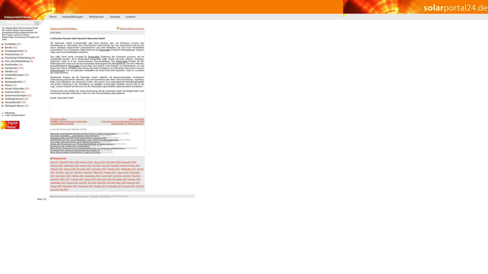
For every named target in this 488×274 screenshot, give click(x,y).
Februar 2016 (77, 179)
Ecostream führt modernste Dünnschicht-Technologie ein (75, 150)
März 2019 (74, 162)
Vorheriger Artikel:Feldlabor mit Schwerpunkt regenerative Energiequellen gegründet (68, 121)
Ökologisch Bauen (14, 105)
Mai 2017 (78, 172)
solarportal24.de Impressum (62, 196)
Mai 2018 (115, 165)
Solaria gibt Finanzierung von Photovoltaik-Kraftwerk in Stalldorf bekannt (82, 144)
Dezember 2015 (104, 179)
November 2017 (99, 169)
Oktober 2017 (113, 169)
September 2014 (115, 186)
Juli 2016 (117, 176)
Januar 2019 (99, 162)
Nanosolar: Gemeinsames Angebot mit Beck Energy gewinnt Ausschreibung (83, 133)
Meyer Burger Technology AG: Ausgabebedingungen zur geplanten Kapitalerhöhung (87, 148)
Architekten (10, 44)
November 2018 (128, 162)
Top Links (94, 196)
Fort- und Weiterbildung (17, 61)
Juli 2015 (83, 183)
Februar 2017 (110, 172)
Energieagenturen (14, 51)
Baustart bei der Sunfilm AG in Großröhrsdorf (70, 146)
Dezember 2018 (113, 162)
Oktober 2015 (134, 179)
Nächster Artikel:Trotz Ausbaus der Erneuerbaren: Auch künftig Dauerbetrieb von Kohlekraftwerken (122, 121)
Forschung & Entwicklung (18, 58)
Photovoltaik (104, 50)
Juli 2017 (60, 172)
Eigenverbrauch (57, 70)
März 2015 (121, 183)
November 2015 (119, 179)
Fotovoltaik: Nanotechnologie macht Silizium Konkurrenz (75, 142)
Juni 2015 (92, 183)
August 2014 (129, 186)
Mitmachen (10, 113)
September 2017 (128, 169)
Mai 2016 (136, 176)
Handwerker (11, 68)
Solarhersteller (12, 92)
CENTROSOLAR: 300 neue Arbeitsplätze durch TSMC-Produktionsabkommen (84, 140)
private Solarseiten (14, 88)
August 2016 (106, 176)
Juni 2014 (54, 189)
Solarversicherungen (16, 95)
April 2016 (54, 179)
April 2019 (64, 162)
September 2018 (71, 165)
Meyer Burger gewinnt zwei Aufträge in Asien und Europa (75, 152)
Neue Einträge (82, 196)
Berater (9, 47)
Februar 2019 (86, 162)
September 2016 (92, 176)
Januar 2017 (123, 172)
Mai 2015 (101, 183)
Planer (8, 85)
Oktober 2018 (56, 165)
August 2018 (86, 165)
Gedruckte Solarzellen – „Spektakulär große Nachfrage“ (74, 136)
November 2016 (63, 176)
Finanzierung (12, 54)
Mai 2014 (64, 189)
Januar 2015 (56, 186)
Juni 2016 (126, 176)
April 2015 (111, 183)
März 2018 (135, 165)
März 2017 (98, 172)
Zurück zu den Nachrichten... (63, 28)
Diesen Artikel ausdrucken (132, 28)
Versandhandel (13, 102)
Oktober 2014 (100, 186)
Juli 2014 (140, 186)
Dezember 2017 (83, 169)
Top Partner (105, 196)
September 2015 (58, 183)
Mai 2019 (54, 162)
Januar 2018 (69, 169)
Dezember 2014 (70, 186)
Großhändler (11, 64)
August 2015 (72, 183)
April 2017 (88, 172)
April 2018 (124, 165)
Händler (9, 71)
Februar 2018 (56, 169)
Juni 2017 (69, 172)
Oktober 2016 (77, 176)
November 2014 (85, 186)
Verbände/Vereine (14, 99)
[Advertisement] (96, 108)
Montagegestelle (13, 81)
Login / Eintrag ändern (15, 115)
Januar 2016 (90, 179)
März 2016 (65, 179)
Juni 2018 (105, 165)
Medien (9, 78)
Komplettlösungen (14, 75)
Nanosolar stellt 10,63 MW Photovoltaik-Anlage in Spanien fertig (78, 138)
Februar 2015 (133, 183)
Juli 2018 (96, 165)
